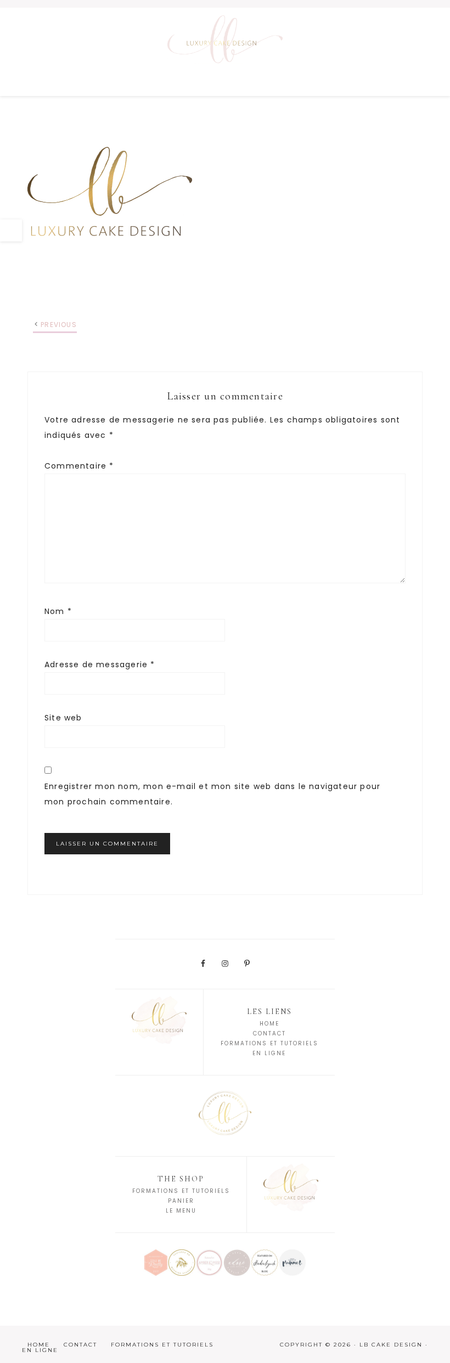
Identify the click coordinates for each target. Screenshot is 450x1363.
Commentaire (79, 465)
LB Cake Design (225, 51)
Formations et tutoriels (181, 1191)
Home (269, 1024)
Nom (58, 611)
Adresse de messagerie (99, 664)
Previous (59, 324)
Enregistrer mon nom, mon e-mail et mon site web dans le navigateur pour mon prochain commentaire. (212, 794)
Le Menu (181, 1211)
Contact (269, 1033)
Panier (181, 1201)
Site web (63, 717)
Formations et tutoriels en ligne (117, 1347)
